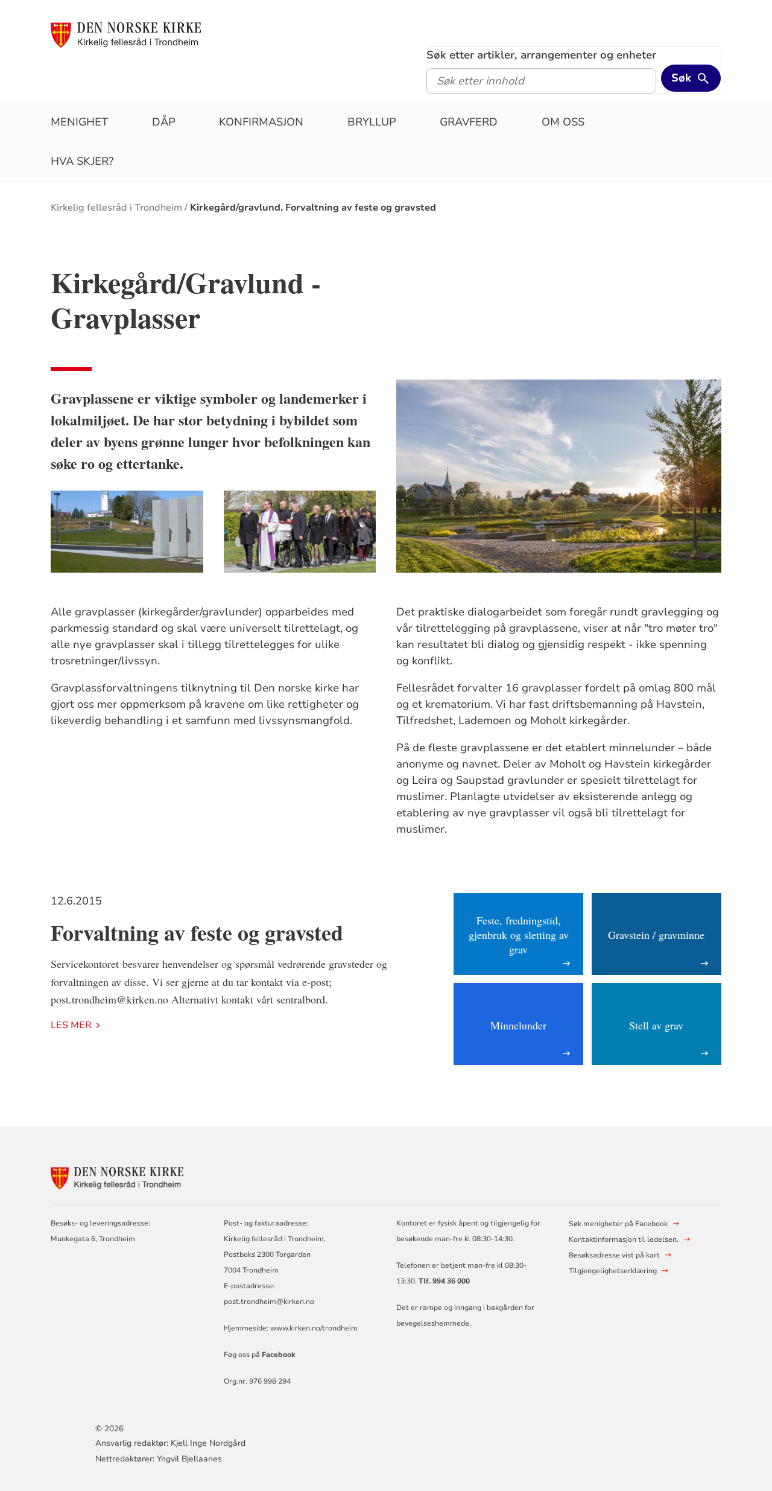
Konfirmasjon (261, 122)
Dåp (164, 122)
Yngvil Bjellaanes (189, 1458)
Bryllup (371, 122)
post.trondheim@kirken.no (269, 1301)
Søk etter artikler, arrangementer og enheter (541, 55)
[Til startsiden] (126, 34)
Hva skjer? (82, 161)
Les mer (71, 1025)
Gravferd (469, 122)
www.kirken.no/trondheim (313, 1328)
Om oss (563, 122)
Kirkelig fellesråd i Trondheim (116, 207)
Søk (681, 78)
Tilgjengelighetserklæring (613, 1271)
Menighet (79, 122)
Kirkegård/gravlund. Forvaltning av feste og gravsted (313, 207)
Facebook (279, 1354)
